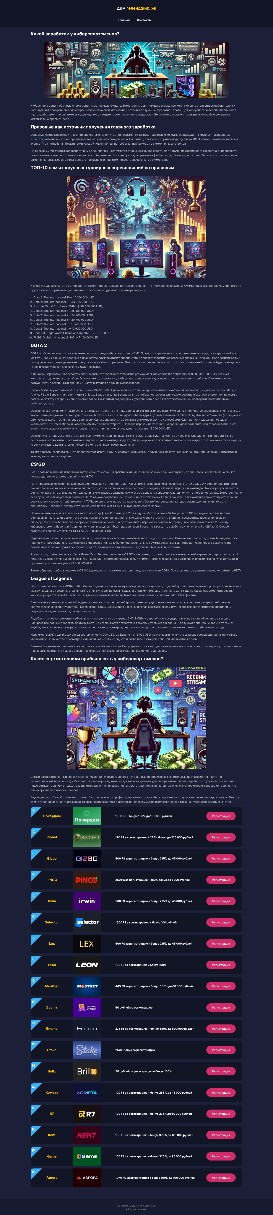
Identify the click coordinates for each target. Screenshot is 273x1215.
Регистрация (221, 816)
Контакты (144, 20)
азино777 (37, 139)
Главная (124, 20)
